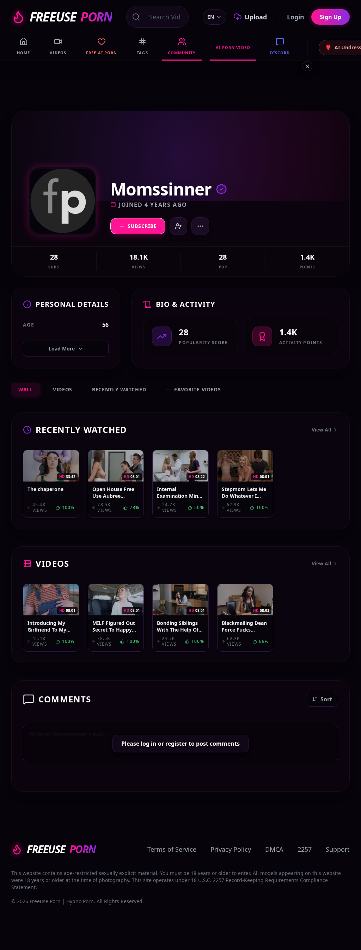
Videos (62, 389)
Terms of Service (171, 849)
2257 (305, 849)
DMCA (274, 849)
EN (210, 16)
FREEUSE (71, 17)
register (176, 743)
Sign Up (330, 17)
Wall (25, 389)
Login (295, 17)
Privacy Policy (230, 849)
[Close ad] (307, 66)
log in (149, 743)
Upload (256, 17)
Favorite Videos (197, 389)
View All (321, 429)
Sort (326, 699)
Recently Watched (119, 389)
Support (338, 849)
